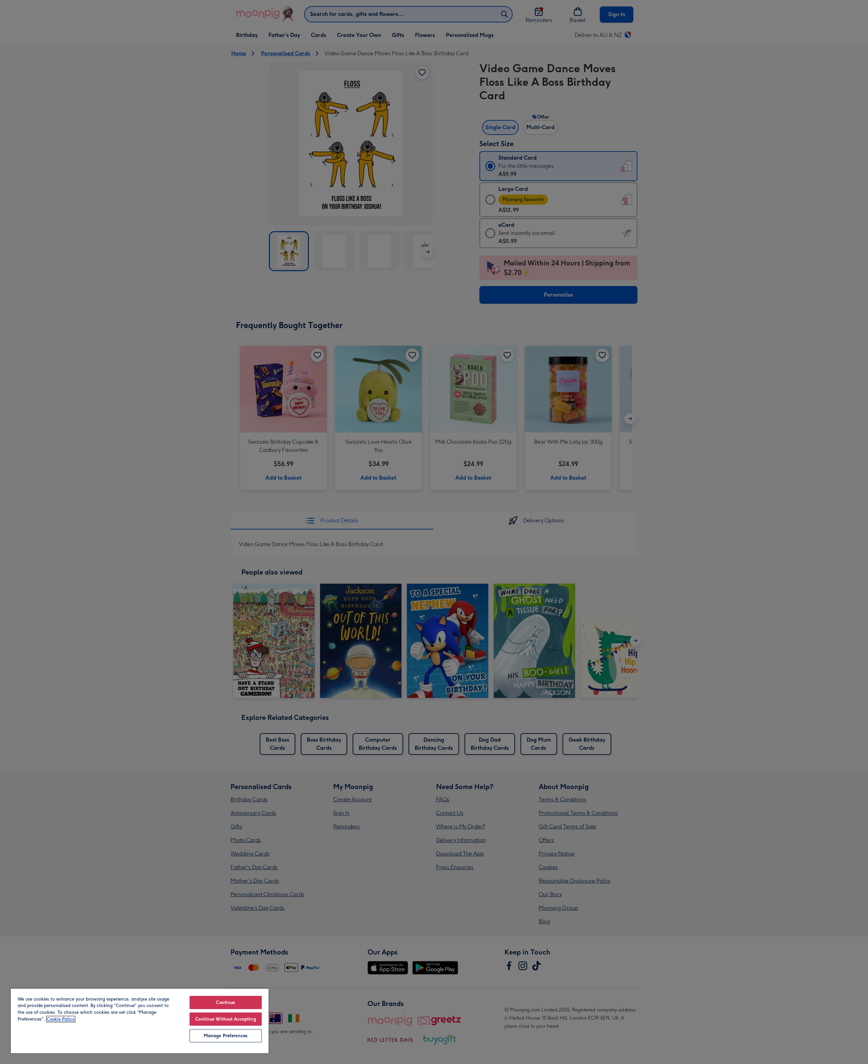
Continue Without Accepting (225, 1019)
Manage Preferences (226, 1035)
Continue (225, 1002)
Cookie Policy (61, 1019)
